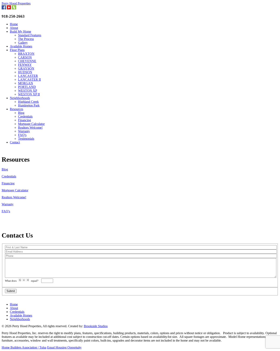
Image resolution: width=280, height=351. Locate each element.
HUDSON (25, 72)
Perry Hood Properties (16, 3)
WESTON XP (27, 90)
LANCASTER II (29, 79)
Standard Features (29, 35)
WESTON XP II (29, 94)
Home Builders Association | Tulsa (24, 347)
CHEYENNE (27, 61)
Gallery (23, 42)
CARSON (25, 57)
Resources (16, 109)
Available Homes (21, 46)
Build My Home (20, 31)
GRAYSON (26, 68)
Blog (21, 112)
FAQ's (22, 135)
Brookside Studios (96, 326)
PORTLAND (27, 87)
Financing (24, 120)
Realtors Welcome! (30, 127)
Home (14, 24)
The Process (26, 39)
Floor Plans (17, 50)
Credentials (25, 116)
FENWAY (25, 64)
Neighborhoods (20, 98)
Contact (15, 142)
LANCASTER (28, 76)
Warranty (24, 131)
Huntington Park (29, 105)
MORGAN (25, 83)
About (14, 28)
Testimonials (26, 138)
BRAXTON (26, 53)
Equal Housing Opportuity (64, 347)
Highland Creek (28, 101)
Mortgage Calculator (31, 124)
